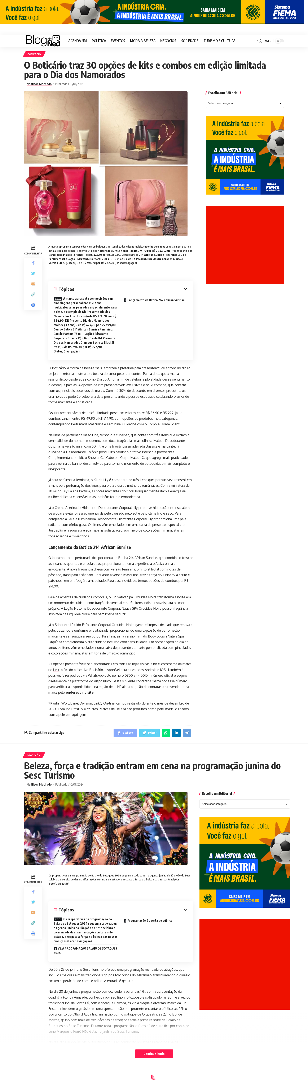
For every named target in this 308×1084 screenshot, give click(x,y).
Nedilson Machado (39, 83)
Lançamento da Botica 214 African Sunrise (156, 300)
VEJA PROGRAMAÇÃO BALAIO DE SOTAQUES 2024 (85, 951)
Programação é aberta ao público (149, 920)
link (56, 670)
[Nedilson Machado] (43, 41)
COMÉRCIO (34, 54)
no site (88, 692)
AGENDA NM (35, 1077)
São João (34, 754)
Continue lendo (154, 1054)
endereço (74, 692)
